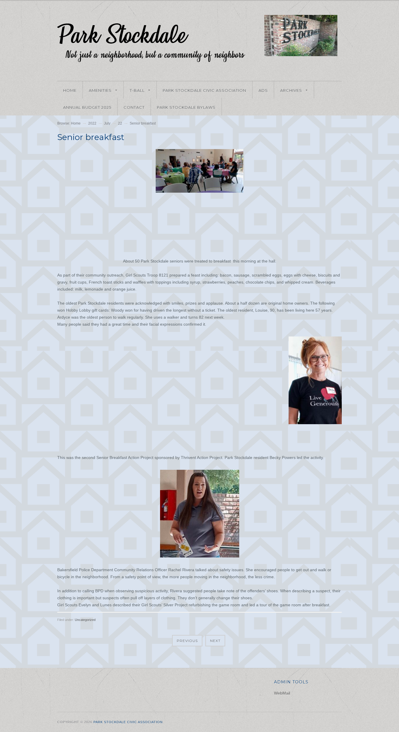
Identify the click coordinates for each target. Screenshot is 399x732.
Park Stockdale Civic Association (204, 90)
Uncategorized (85, 619)
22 (120, 123)
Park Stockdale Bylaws (186, 107)
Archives (288, 91)
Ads (263, 90)
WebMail (282, 693)
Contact (134, 107)
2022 (92, 123)
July (107, 123)
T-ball (134, 91)
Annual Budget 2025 (87, 107)
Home (70, 90)
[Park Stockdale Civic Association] (152, 59)
